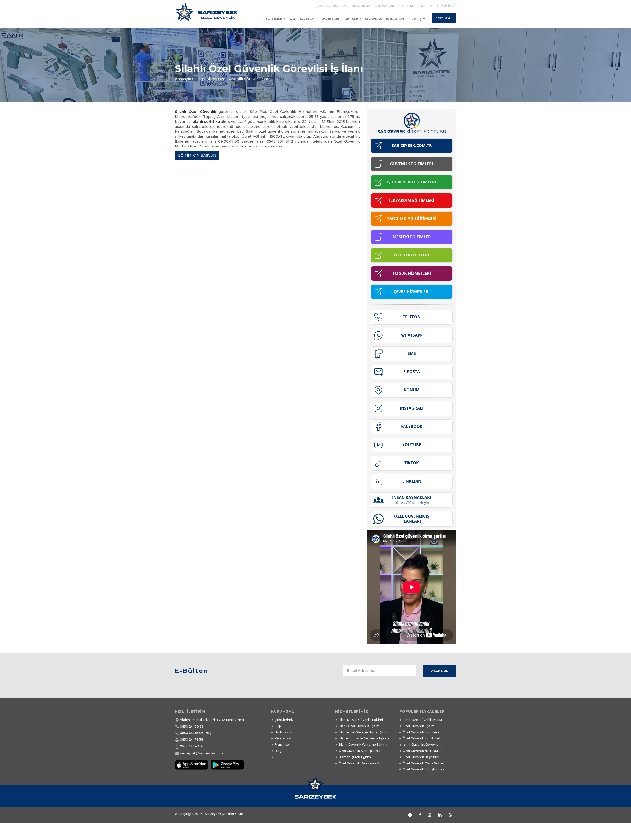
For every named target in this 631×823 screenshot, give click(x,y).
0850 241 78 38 (191, 739)
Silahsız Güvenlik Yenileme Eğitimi (364, 738)
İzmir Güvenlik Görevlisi (420, 744)
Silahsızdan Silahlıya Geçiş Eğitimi (363, 732)
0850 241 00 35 (191, 726)
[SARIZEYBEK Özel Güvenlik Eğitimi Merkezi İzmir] (207, 14)
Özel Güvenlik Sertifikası (421, 732)
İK (430, 6)
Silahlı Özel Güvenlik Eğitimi (359, 726)
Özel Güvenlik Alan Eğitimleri (361, 751)
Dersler (352, 19)
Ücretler (331, 19)
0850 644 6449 (191, 733)
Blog (422, 6)
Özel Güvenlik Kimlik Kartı (422, 738)
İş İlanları (396, 19)
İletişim (418, 19)
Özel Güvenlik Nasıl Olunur (423, 751)
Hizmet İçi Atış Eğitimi (355, 757)
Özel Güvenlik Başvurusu (421, 757)
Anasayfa (183, 79)
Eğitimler (275, 19)
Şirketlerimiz (327, 6)
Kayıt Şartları (303, 19)
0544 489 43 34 (192, 746)
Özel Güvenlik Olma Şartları (423, 763)
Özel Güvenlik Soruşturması (424, 769)
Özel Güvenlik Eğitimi (419, 726)
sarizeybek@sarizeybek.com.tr (203, 753)
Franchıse (406, 6)
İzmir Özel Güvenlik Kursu (422, 720)
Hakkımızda (361, 6)
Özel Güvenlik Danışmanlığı (359, 763)
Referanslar (384, 6)
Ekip (345, 6)
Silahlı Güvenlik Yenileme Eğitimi (363, 744)
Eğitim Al (444, 18)
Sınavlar (373, 19)
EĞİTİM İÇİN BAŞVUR (197, 155)
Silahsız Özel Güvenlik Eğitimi (361, 720)
